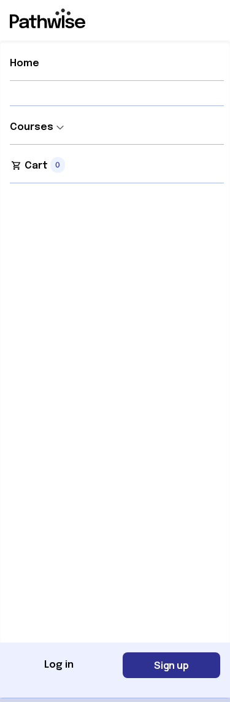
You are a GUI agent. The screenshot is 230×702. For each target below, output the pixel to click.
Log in (59, 665)
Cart (36, 166)
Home (24, 63)
